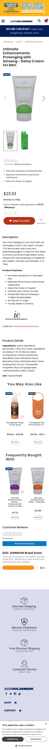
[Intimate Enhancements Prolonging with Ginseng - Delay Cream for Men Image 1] (24, 98)
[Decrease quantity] (5, 213)
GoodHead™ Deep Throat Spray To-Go (38, 423)
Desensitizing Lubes (33, 42)
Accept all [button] (12, 739)
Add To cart (21, 221)
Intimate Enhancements (26, 326)
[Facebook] (6, 694)
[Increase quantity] (15, 213)
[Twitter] (10, 694)
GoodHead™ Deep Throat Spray (15, 423)
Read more (36, 734)
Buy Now (15, 442)
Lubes (19, 42)
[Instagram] (15, 694)
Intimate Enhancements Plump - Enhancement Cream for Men (15, 502)
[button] (3, 21)
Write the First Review (23, 164)
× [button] (46, 724)
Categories (8, 42)
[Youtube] (19, 694)
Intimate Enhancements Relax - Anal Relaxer (38, 500)
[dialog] (24, 735)
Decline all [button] (36, 739)
